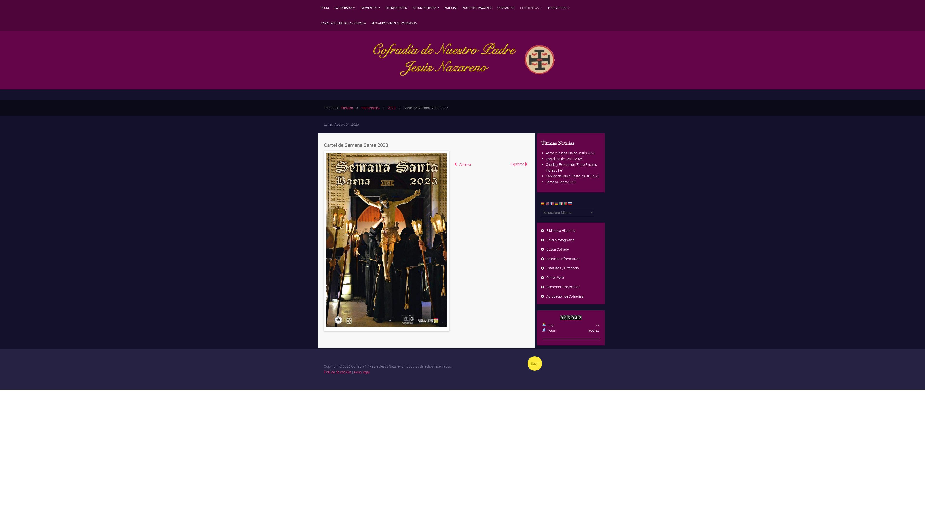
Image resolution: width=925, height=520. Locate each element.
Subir (535, 363)
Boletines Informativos (563, 258)
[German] (556, 205)
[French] (552, 205)
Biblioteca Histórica (560, 230)
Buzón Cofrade (557, 249)
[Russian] (570, 205)
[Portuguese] (566, 205)
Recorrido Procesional (562, 287)
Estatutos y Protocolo (562, 268)
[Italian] (561, 205)
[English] (547, 205)
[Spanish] (543, 205)
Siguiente (517, 164)
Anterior (465, 164)
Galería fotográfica (560, 240)
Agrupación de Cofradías (564, 296)
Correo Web (555, 277)
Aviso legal (362, 372)
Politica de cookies (337, 372)
